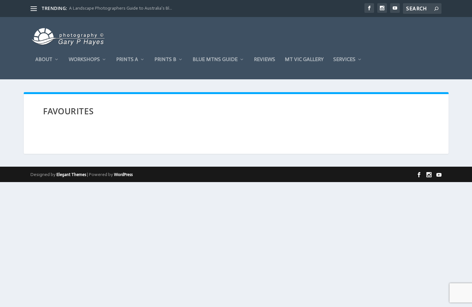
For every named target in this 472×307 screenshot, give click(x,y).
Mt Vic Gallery (304, 59)
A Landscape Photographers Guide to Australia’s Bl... (120, 8)
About (43, 59)
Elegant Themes (71, 174)
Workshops (84, 59)
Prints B (165, 59)
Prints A (127, 59)
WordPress (123, 174)
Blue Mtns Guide (215, 59)
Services (344, 59)
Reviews (264, 59)
